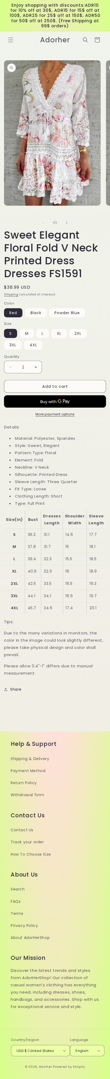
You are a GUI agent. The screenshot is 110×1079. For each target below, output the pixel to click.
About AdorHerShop (30, 937)
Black (35, 312)
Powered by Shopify (69, 1067)
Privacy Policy (24, 925)
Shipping (11, 294)
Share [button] (16, 689)
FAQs (16, 901)
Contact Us (22, 830)
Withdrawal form (27, 795)
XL (59, 333)
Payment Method (28, 770)
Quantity (11, 356)
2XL (77, 333)
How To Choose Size (31, 854)
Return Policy (24, 782)
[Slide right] (67, 223)
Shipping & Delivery (30, 758)
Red (13, 312)
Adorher (45, 1067)
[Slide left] (43, 223)
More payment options (55, 414)
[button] (11, 40)
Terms (17, 913)
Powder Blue (67, 312)
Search (18, 889)
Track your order (27, 842)
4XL (33, 345)
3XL (12, 345)
